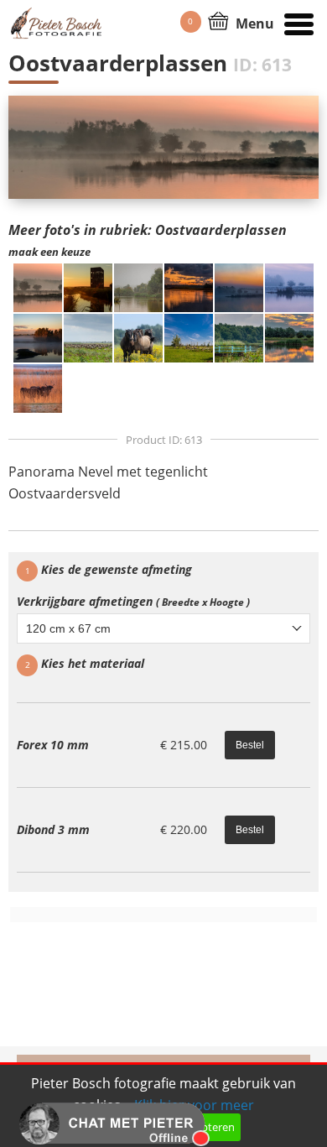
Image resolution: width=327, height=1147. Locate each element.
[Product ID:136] (188, 336)
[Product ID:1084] (88, 286)
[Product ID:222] (289, 336)
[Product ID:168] (138, 336)
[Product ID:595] (289, 286)
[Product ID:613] (37, 286)
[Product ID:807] (239, 286)
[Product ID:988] (37, 387)
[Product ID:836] (37, 336)
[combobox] (163, 628)
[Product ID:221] (239, 336)
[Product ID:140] (88, 336)
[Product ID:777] (138, 286)
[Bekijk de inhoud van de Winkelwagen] (218, 19)
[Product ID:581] (188, 286)
